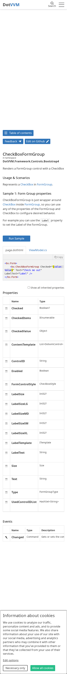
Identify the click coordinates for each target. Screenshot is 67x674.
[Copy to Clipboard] (58, 257)
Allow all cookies (42, 668)
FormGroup (44, 184)
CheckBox (26, 184)
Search (52, 6)
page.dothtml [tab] (14, 250)
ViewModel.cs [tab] (38, 250)
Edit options (11, 660)
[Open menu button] (61, 5)
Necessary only (15, 668)
